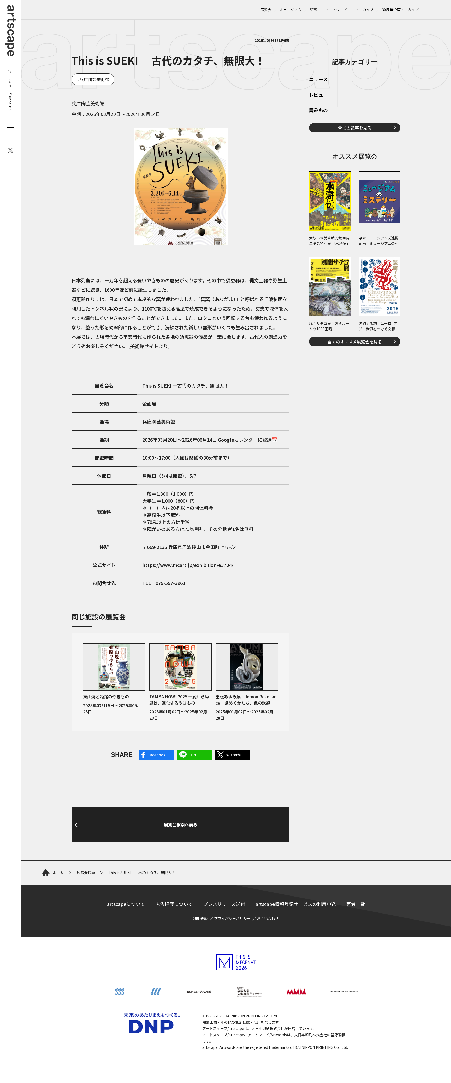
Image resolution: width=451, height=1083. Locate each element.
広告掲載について (174, 903)
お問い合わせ (268, 918)
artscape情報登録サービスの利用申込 (296, 903)
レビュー (318, 95)
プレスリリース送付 (224, 903)
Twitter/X (232, 754)
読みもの (318, 110)
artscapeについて (126, 903)
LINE (194, 754)
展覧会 (265, 9)
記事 (313, 9)
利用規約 (200, 918)
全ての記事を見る (354, 128)
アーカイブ (364, 9)
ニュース (318, 80)
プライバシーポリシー (232, 918)
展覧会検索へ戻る (180, 824)
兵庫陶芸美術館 (94, 79)
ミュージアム (290, 9)
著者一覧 (355, 903)
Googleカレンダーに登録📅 (247, 439)
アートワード (336, 9)
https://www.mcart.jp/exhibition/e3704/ (187, 564)
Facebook (156, 754)
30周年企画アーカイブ (400, 9)
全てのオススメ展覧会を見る (355, 341)
